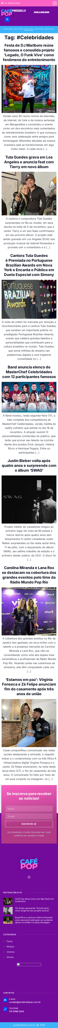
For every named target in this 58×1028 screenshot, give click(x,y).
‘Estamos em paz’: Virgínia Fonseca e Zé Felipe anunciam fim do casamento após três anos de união (29, 686)
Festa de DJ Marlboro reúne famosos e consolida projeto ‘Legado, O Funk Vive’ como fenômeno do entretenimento (29, 52)
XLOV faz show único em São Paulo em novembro (34, 900)
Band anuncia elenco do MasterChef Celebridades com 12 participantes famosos (29, 372)
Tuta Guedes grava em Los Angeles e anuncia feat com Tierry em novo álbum (29, 162)
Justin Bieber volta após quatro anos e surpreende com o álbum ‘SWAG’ (29, 465)
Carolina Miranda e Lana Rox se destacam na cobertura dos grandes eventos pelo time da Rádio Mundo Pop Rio (29, 575)
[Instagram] (55, 3)
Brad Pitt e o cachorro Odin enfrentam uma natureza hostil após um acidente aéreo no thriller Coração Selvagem (34, 920)
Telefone (13, 1008)
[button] (7, 19)
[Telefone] (5, 1009)
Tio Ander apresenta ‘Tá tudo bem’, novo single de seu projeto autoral (32, 909)
